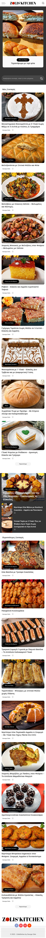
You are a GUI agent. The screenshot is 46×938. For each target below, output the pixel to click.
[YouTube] (25, 925)
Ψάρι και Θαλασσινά (11, 489)
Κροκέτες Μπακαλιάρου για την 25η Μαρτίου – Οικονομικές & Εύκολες (21, 496)
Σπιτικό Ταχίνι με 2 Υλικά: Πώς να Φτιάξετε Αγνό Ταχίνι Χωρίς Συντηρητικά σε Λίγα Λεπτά (27, 523)
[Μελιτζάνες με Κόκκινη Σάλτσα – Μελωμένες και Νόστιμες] (23, 187)
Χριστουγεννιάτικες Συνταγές (13, 809)
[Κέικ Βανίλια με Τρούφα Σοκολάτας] (23, 555)
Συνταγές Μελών (9, 726)
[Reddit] (29, 925)
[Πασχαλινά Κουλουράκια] (23, 593)
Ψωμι (6, 405)
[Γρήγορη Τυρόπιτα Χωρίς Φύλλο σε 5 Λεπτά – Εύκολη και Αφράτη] (23, 311)
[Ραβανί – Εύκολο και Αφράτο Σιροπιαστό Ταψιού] (23, 269)
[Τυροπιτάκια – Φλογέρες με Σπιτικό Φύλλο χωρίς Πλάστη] (23, 673)
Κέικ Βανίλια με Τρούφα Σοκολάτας (17, 572)
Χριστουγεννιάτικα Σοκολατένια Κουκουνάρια (22, 815)
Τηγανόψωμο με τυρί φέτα (23, 63)
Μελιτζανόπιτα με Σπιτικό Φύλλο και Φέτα (20, 165)
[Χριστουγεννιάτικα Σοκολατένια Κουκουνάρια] (23, 798)
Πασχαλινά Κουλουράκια (13, 611)
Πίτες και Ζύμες (23, 59)
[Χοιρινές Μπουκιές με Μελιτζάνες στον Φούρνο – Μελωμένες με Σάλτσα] (23, 228)
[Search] (43, 3)
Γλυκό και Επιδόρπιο (11, 281)
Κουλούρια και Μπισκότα (12, 605)
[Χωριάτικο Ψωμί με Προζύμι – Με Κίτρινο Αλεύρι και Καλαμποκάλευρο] (23, 394)
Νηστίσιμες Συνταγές (10, 118)
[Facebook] (17, 925)
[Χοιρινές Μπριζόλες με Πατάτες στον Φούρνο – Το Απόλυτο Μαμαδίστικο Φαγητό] (23, 756)
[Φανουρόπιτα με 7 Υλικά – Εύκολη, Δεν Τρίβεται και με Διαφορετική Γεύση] (23, 352)
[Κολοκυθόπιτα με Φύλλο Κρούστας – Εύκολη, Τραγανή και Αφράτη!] (23, 878)
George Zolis (6, 130)
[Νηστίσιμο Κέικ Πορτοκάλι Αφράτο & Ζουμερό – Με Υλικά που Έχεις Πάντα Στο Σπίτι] (23, 715)
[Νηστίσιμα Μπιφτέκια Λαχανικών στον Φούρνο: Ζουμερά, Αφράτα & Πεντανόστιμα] (23, 836)
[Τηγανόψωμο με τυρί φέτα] (23, 33)
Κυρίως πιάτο (9, 198)
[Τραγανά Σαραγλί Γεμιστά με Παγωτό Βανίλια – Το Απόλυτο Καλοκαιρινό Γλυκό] (23, 632)
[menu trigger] (4, 3)
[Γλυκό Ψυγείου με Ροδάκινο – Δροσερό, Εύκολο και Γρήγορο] (23, 435)
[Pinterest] (21, 925)
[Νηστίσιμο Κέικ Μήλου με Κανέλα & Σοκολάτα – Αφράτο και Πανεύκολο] (7, 509)
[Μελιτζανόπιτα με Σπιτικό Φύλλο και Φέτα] (23, 148)
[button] (18, 75)
